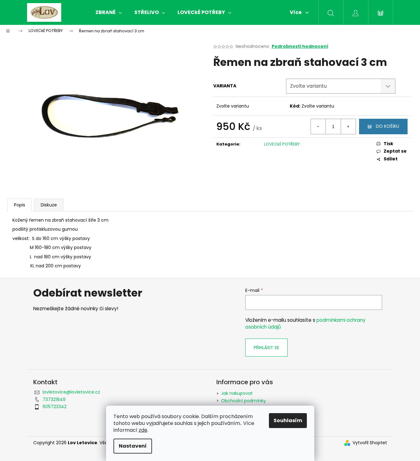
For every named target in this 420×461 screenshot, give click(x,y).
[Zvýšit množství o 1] (348, 126)
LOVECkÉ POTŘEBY (282, 144)
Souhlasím (288, 420)
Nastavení (133, 445)
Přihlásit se (266, 347)
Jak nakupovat (237, 393)
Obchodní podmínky (243, 401)
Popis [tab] (19, 205)
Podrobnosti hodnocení (300, 46)
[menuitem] (108, 12)
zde (143, 430)
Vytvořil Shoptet (370, 443)
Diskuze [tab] (49, 205)
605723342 (55, 406)
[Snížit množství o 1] (318, 126)
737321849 (54, 399)
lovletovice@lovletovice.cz (71, 392)
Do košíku (387, 126)
